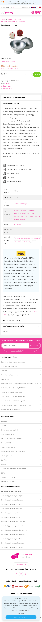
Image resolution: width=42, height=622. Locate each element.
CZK (7, 7)
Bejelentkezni (34, 346)
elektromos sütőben (21, 216)
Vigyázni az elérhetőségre (10, 68)
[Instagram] (21, 574)
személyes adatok (16, 351)
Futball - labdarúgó (20, 204)
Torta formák (19, 19)
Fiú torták (18, 242)
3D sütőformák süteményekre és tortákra (13, 21)
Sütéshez (9, 19)
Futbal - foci (26, 242)
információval (25, 610)
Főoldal (3, 19)
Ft (13, 7)
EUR (11, 7)
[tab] (21, 97)
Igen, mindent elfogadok (21, 617)
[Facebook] (16, 574)
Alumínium (17, 224)
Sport (33, 242)
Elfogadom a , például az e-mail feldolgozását (21, 351)
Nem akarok (21, 613)
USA (15, 231)
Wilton (8, 83)
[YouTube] (26, 574)
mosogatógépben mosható (23, 210)
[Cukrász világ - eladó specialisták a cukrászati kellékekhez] (7, 12)
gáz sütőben (32, 216)
